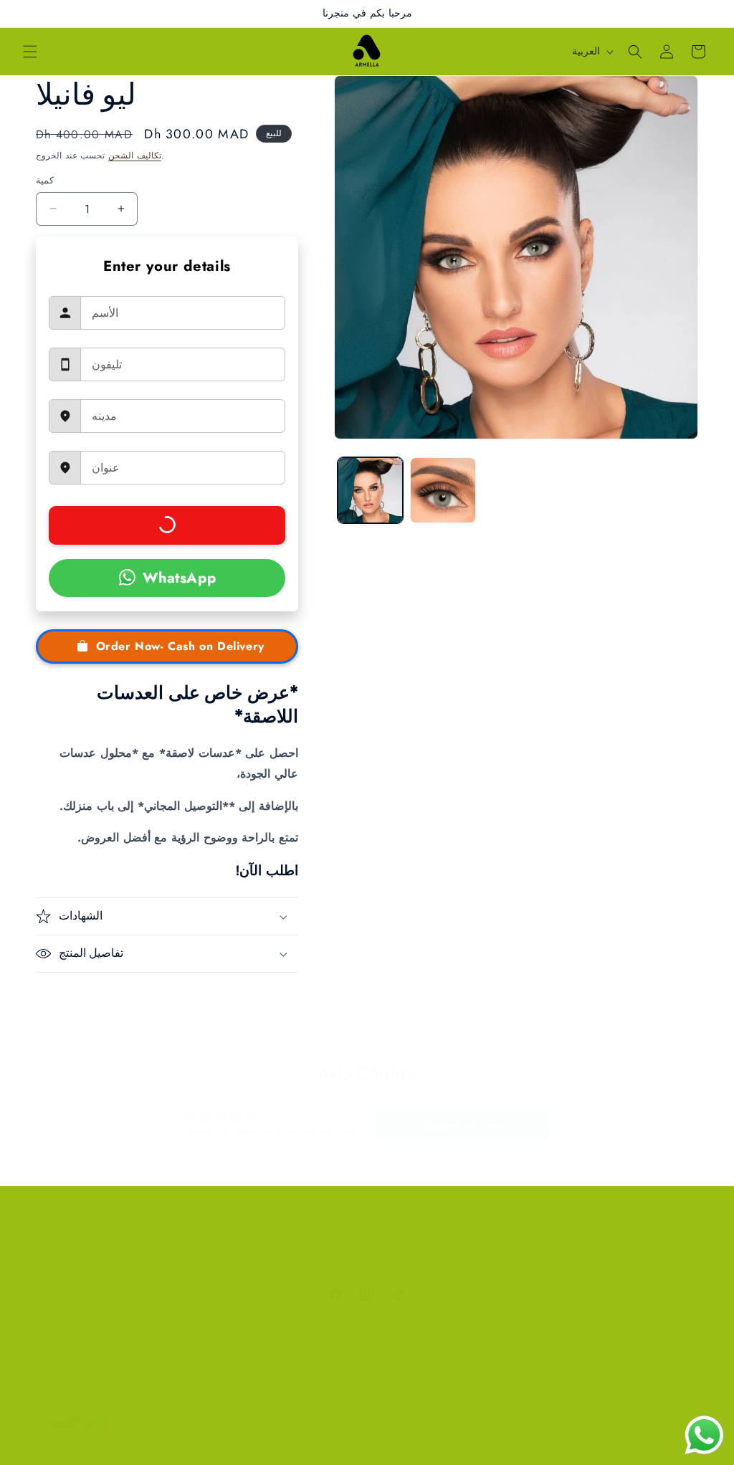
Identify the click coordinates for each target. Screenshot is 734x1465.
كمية (45, 180)
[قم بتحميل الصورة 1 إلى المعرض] (371, 490)
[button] (30, 51)
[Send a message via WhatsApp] (704, 1435)
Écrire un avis (463, 1124)
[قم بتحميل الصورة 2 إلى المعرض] (443, 490)
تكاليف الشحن (134, 155)
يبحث (191, 1258)
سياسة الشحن (523, 1258)
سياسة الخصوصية (254, 1258)
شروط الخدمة (448, 1258)
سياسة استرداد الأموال (355, 1258)
